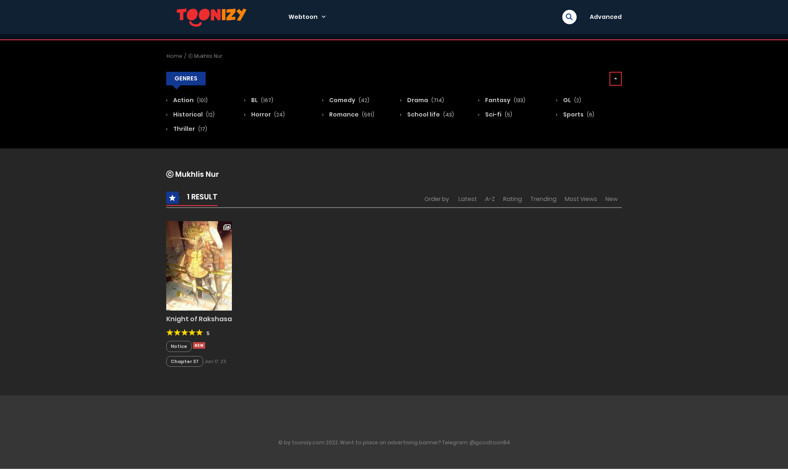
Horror (267, 114)
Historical (193, 114)
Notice (179, 346)
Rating (512, 199)
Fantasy (504, 100)
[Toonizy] (213, 16)
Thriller (189, 129)
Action (190, 100)
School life (430, 114)
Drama (425, 100)
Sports (578, 114)
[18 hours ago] (199, 345)
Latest (467, 199)
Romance (351, 114)
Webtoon (303, 17)
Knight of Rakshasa (199, 319)
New (611, 199)
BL (261, 100)
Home (174, 56)
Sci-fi (498, 114)
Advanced (606, 17)
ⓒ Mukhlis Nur (205, 56)
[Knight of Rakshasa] (199, 265)
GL (571, 100)
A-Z (490, 199)
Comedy (348, 100)
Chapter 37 (185, 361)
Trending (543, 199)
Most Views (581, 199)
